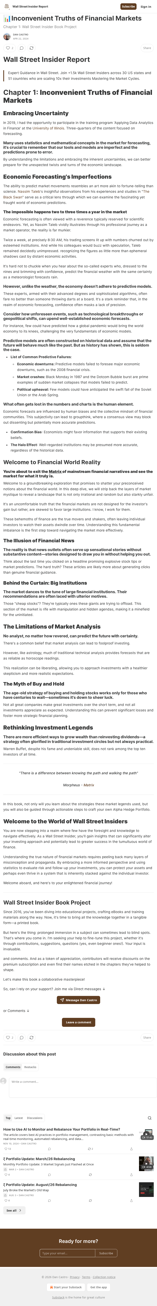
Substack (58, 1297)
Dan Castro (20, 34)
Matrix (55, 471)
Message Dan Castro (81, 1000)
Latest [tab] (19, 1118)
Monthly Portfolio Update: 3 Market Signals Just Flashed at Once (48, 1164)
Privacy (75, 1277)
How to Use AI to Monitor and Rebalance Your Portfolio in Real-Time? (61, 1129)
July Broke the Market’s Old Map (26, 1190)
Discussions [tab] (34, 1118)
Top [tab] (8, 1118)
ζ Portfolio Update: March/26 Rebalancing (39, 1159)
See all (12, 1210)
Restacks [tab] (30, 1067)
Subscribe (128, 6)
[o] (146, 1134)
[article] (78, 1139)
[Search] (150, 1118)
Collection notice (104, 1277)
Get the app (98, 1287)
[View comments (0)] (22, 48)
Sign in (146, 6)
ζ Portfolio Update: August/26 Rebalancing (40, 1185)
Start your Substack (68, 1287)
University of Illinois (48, 128)
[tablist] (21, 1067)
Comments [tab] (13, 1067)
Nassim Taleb (29, 191)
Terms (86, 1277)
